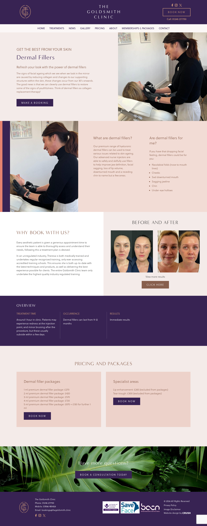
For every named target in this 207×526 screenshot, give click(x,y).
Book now (176, 12)
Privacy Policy (170, 505)
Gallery (85, 28)
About (113, 28)
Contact (164, 28)
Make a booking (34, 102)
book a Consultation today (103, 474)
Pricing (100, 28)
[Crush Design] (186, 513)
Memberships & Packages (138, 28)
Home (41, 28)
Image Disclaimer (172, 509)
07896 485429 (49, 506)
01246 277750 (48, 503)
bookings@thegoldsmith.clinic (56, 510)
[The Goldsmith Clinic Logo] (103, 12)
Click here (155, 284)
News (72, 28)
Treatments (56, 28)
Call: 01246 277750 (176, 19)
